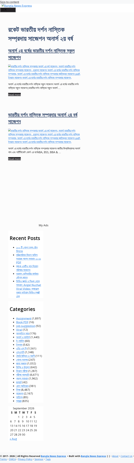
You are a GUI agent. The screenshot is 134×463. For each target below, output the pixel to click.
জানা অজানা (21, 363)
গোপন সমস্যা (22, 360)
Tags (48, 459)
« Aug (13, 439)
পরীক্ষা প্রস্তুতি (22, 375)
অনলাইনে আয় (22, 333)
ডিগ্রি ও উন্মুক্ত (23, 367)
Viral (19, 330)
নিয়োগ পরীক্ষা (22, 371)
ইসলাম (19, 345)
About (115, 456)
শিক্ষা (18, 390)
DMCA (12, 459)
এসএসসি (20, 352)
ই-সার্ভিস (20, 341)
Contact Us (126, 456)
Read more (14, 94)
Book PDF (22, 322)
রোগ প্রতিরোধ (22, 386)
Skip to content (9, 2)
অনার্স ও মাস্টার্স (23, 337)
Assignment (23, 318)
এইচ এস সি (21, 348)
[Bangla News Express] (17, 6)
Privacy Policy (25, 459)
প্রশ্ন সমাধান (22, 378)
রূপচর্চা (19, 382)
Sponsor (38, 459)
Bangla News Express (53, 456)
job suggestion (25, 326)
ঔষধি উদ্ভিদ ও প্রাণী (25, 356)
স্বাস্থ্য (19, 401)
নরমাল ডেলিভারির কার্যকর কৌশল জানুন (27, 275)
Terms (3, 459)
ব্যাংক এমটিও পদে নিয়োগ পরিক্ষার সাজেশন (27, 268)
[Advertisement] (43, 198)
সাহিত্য (19, 397)
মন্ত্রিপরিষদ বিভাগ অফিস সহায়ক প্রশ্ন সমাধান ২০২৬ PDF (28, 258)
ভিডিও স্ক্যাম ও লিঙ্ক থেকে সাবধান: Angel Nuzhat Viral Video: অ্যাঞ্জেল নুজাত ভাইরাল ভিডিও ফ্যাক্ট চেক (28, 288)
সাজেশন (19, 393)
